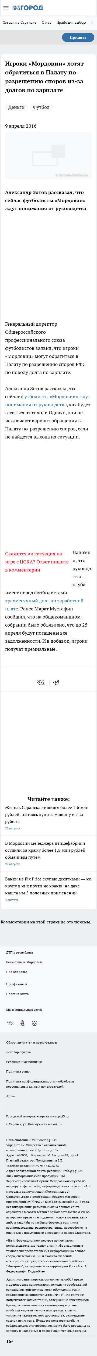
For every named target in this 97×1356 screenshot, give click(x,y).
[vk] (41, 682)
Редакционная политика (24, 1062)
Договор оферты (19, 1052)
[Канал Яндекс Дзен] (34, 1023)
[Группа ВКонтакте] (10, 1023)
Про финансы (16, 984)
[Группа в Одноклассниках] (22, 1023)
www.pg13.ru (59, 1116)
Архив (10, 1096)
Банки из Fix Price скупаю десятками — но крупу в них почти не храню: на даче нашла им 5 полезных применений (48, 889)
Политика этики (18, 1071)
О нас (46, 22)
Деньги (16, 107)
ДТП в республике (19, 952)
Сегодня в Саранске (19, 22)
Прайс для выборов (73, 22)
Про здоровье (16, 972)
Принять (78, 37)
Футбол (41, 107)
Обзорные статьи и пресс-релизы (31, 1042)
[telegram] (58, 682)
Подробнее (36, 1271)
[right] (91, 23)
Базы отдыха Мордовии (24, 962)
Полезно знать (17, 994)
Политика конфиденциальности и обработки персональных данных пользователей (40, 1083)
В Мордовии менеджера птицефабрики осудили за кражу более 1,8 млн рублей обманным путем (45, 853)
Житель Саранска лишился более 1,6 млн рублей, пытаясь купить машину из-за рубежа (47, 817)
